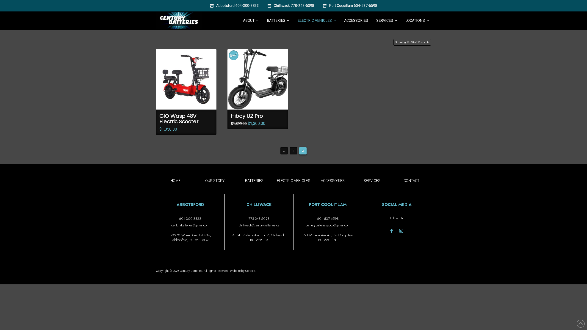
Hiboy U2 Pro (247, 116)
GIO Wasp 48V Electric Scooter (178, 118)
